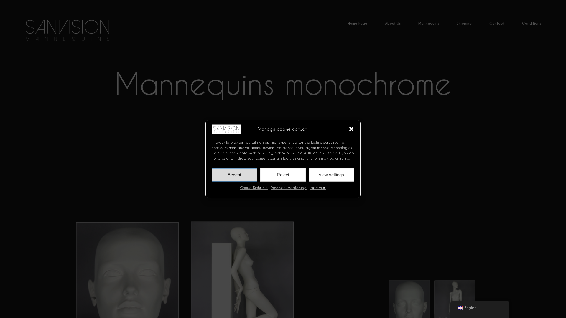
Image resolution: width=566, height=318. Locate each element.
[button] (351, 129)
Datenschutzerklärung (289, 187)
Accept (234, 174)
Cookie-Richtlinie (254, 187)
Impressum (318, 187)
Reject (283, 174)
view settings (331, 174)
